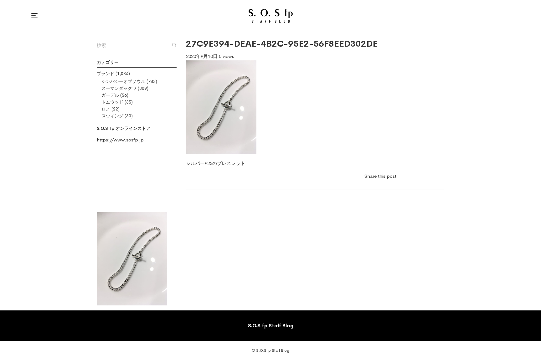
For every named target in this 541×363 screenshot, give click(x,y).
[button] (35, 15)
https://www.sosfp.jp (120, 140)
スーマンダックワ (119, 88)
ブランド (105, 73)
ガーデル (110, 95)
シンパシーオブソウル (123, 81)
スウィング (112, 116)
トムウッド (112, 102)
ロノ (105, 109)
